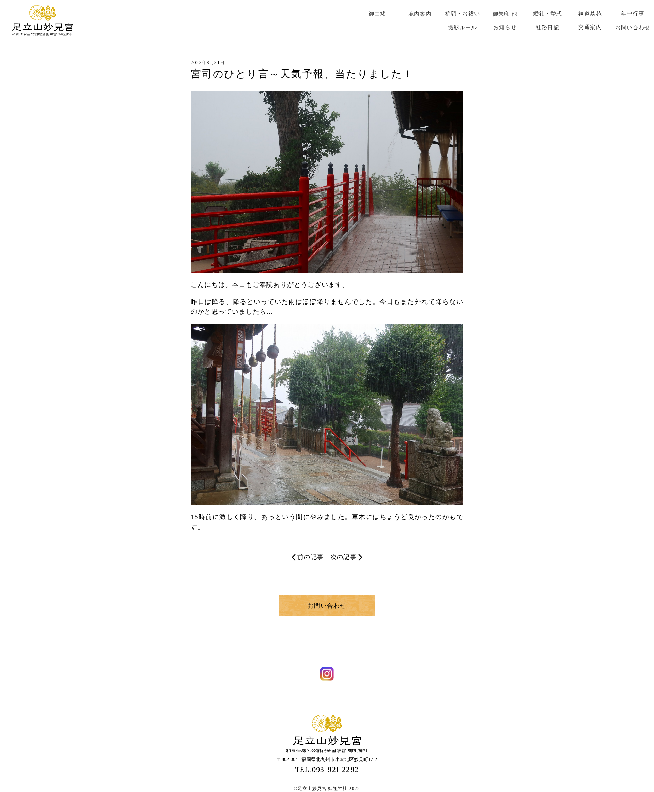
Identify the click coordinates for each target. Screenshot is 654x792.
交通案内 (590, 27)
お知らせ (505, 27)
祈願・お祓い (462, 13)
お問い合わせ (632, 27)
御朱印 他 (505, 14)
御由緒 (377, 13)
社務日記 (547, 27)
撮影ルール (462, 27)
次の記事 (343, 557)
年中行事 (632, 13)
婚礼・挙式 (547, 13)
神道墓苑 (590, 14)
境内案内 (420, 14)
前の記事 (310, 557)
